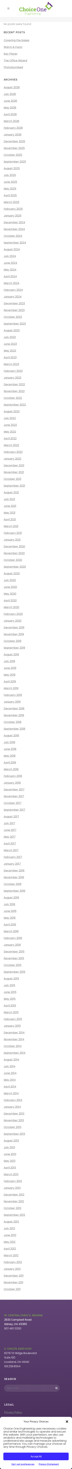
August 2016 (11, 897)
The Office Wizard (15, 60)
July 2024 (10, 256)
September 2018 (14, 729)
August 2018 (11, 735)
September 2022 (15, 405)
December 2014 (14, 1033)
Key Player (11, 54)
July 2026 (10, 94)
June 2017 (10, 830)
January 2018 (12, 783)
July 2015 (9, 985)
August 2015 (11, 979)
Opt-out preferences (22, 1464)
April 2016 (10, 925)
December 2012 (14, 1195)
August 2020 (12, 573)
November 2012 (14, 1201)
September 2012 (14, 1215)
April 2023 (10, 357)
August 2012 (11, 1222)
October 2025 (13, 155)
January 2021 (12, 540)
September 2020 (15, 567)
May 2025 (10, 189)
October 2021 (12, 479)
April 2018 (10, 762)
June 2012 (10, 1235)
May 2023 (10, 351)
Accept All (36, 1456)
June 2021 (10, 506)
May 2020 (10, 594)
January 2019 (12, 702)
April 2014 (10, 1087)
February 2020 (13, 614)
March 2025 (11, 202)
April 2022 (10, 438)
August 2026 (12, 87)
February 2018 (13, 776)
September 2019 (14, 648)
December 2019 (14, 627)
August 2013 (11, 1141)
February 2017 (13, 857)
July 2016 (9, 904)
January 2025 (12, 216)
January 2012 (12, 1269)
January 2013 (12, 1188)
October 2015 (12, 965)
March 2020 (11, 607)
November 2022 (14, 391)
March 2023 (11, 364)
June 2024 (10, 263)
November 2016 (14, 877)
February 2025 (13, 209)
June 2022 (10, 425)
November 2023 (14, 310)
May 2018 (10, 756)
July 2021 (9, 499)
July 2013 (9, 1147)
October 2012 (12, 1208)
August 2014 (11, 1060)
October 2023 (13, 317)
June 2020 (10, 587)
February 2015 (13, 1019)
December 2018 (14, 708)
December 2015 (14, 952)
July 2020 (10, 580)
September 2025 (15, 162)
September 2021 (14, 486)
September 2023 (15, 324)
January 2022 (12, 459)
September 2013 (14, 1134)
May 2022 (10, 432)
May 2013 (9, 1161)
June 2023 (10, 344)
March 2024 (11, 283)
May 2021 (9, 513)
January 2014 (12, 1107)
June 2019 (10, 668)
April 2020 (10, 600)
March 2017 (11, 850)
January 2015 (12, 1026)
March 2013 (11, 1174)
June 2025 (10, 182)
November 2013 (14, 1120)
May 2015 (10, 999)
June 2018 (10, 749)
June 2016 (10, 911)
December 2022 (14, 384)
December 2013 (14, 1114)
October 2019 (12, 641)
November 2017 (14, 796)
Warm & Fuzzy (13, 47)
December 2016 (14, 870)
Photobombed (13, 67)
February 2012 (13, 1262)
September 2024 (15, 243)
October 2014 (13, 1046)
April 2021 (10, 519)
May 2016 (10, 918)
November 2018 (14, 715)
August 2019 (11, 654)
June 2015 (10, 992)
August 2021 (11, 492)
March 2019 (11, 688)
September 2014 (14, 1053)
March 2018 (11, 769)
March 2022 (11, 445)
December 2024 (14, 222)
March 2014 (11, 1093)
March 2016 (11, 931)
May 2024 (10, 270)
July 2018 (9, 742)
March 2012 (11, 1255)
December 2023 (14, 303)
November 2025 (14, 148)
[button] (67, 1421)
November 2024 (14, 229)
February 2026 (13, 128)
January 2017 (12, 864)
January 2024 (13, 297)
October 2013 (12, 1127)
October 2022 (13, 398)
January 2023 (12, 378)
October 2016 (12, 884)
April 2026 (10, 114)
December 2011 (14, 1276)
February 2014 (13, 1100)
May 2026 (10, 108)
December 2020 (14, 546)
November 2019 (14, 634)
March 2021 (11, 526)
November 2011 (13, 1282)
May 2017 (10, 837)
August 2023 (12, 330)
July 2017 (9, 823)
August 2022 (12, 411)
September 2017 (14, 810)
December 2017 (14, 789)
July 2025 (10, 175)
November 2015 (14, 958)
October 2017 (12, 803)
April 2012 (10, 1249)
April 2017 (10, 843)
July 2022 (10, 418)
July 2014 (9, 1066)
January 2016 (12, 945)
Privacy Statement (49, 1464)
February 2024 (13, 290)
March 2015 (11, 1012)
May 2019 (9, 675)
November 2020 (14, 553)
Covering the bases (16, 40)
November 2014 (14, 1039)
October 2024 (13, 236)
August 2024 (12, 249)
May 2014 (10, 1080)
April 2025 (10, 195)
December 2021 (14, 465)
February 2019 (13, 695)
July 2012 (9, 1228)
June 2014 (10, 1073)
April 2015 (10, 1006)
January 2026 (12, 135)
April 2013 (10, 1168)
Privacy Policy (13, 1412)
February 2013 (13, 1181)
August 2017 (11, 816)
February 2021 (13, 533)
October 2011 (12, 1289)
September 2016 (14, 891)
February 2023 (13, 371)
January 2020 (12, 621)
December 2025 (14, 141)
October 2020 (13, 560)
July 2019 (9, 661)
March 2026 (11, 121)
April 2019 (10, 681)
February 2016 (13, 938)
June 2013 (10, 1154)
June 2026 (10, 101)
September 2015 (14, 972)
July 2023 (10, 337)
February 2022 (13, 452)
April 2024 (10, 276)
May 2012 (9, 1242)
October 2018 (12, 722)
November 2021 (14, 472)
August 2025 (12, 168)
